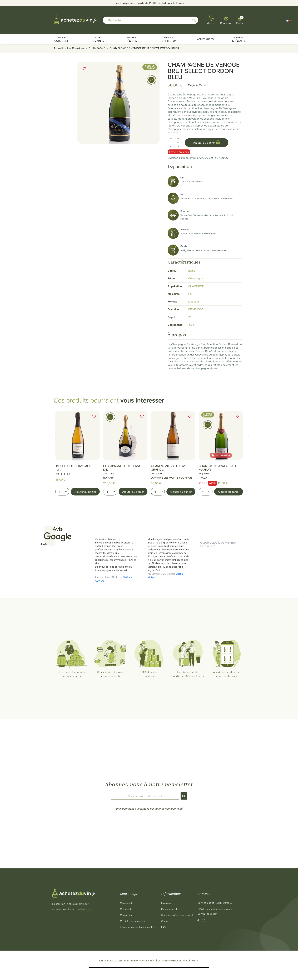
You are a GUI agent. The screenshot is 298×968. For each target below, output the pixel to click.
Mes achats (126, 909)
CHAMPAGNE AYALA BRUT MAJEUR (217, 468)
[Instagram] (203, 921)
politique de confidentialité (166, 808)
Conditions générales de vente (177, 915)
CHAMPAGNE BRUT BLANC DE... (122, 468)
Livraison (166, 902)
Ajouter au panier (85, 492)
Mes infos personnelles (132, 921)
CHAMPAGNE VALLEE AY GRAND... (168, 468)
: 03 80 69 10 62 (223, 902)
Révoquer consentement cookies (138, 927)
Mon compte (126, 902)
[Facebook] (198, 921)
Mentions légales (170, 909)
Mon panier (126, 915)
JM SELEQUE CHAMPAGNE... (75, 466)
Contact (165, 921)
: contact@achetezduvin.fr (218, 909)
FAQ (163, 927)
